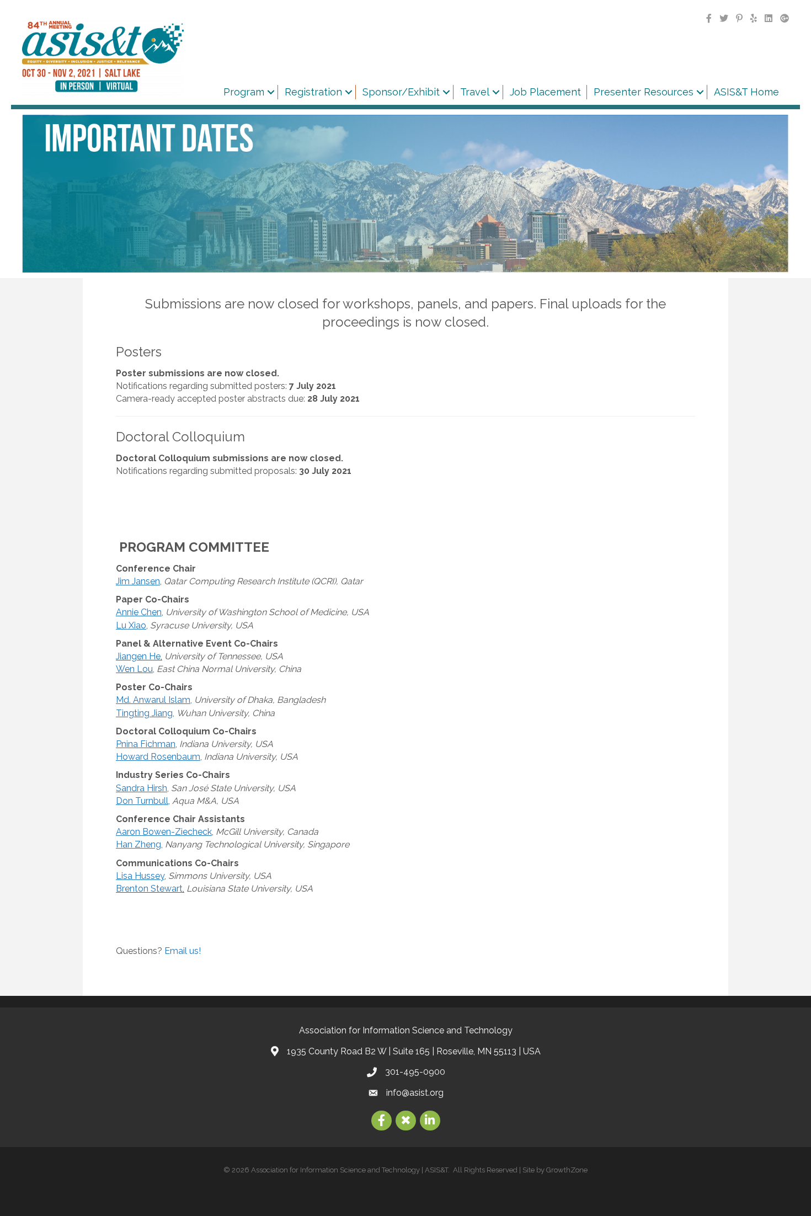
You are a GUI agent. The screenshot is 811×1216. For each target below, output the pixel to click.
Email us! (182, 951)
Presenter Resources (643, 92)
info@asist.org (415, 1092)
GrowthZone (567, 1170)
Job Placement (545, 92)
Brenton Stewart (149, 888)
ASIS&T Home (746, 92)
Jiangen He (138, 656)
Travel (474, 92)
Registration (313, 92)
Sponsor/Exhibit (401, 92)
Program (243, 92)
